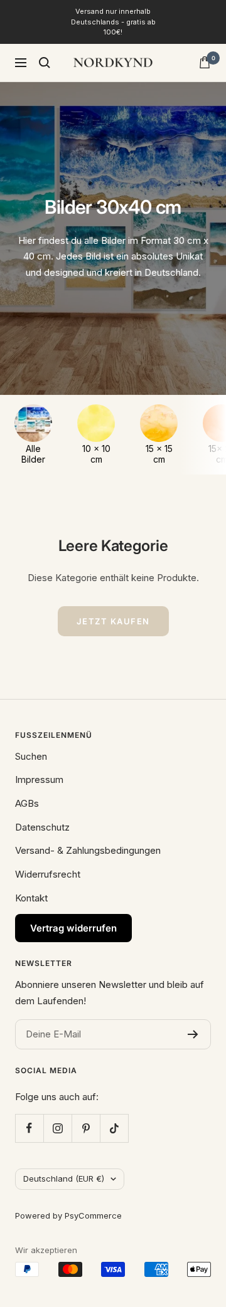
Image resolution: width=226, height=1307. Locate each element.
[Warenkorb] (204, 62)
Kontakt (31, 898)
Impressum (39, 779)
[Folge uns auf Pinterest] (86, 1128)
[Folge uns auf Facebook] (29, 1128)
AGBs (27, 803)
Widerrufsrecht (47, 874)
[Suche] (44, 62)
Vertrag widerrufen (73, 928)
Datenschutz (42, 827)
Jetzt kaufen (113, 621)
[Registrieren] (193, 1034)
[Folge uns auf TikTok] (114, 1128)
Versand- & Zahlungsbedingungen (88, 850)
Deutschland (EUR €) (63, 1178)
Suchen (31, 756)
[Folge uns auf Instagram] (57, 1128)
